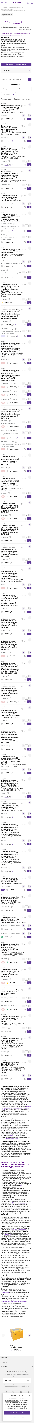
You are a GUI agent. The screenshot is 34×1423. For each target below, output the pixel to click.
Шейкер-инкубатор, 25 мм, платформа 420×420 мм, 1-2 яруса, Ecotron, (10, 251)
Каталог (4, 1358)
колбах (28, 1106)
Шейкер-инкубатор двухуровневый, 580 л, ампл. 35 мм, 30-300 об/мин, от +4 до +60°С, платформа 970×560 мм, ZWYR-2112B (9, 691)
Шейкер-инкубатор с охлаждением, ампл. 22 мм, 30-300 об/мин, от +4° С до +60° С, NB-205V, (10, 782)
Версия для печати (17, 1421)
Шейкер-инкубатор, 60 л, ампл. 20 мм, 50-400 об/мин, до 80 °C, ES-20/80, (10, 898)
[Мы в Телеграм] (6, 1392)
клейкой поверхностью (19, 1230)
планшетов (14, 1139)
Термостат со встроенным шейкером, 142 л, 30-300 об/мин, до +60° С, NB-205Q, (9, 128)
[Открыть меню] (2, 2)
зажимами (7, 1235)
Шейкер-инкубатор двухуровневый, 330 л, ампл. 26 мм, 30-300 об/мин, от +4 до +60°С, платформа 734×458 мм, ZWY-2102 (9, 623)
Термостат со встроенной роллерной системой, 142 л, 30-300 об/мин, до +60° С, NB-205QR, (10, 108)
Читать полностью (25, 29)
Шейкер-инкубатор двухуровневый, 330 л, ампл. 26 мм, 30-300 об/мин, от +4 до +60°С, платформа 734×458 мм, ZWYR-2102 (9, 645)
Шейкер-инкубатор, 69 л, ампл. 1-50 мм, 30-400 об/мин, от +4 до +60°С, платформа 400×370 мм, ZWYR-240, (10, 947)
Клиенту (4, 1362)
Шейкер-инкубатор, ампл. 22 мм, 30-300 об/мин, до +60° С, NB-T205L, (10, 1064)
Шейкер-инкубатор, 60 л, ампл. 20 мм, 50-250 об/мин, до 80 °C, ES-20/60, (10, 880)
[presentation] (3, 1335)
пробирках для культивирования (12, 1108)
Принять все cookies (17, 1412)
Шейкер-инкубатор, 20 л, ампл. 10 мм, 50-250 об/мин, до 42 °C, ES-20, (10, 197)
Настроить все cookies (17, 1417)
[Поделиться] (25, 106)
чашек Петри (5, 1139)
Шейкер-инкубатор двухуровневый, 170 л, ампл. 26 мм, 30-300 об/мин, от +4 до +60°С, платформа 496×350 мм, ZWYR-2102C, (9, 574)
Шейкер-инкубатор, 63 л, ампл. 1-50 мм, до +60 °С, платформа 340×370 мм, (10, 919)
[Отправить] (28, 1380)
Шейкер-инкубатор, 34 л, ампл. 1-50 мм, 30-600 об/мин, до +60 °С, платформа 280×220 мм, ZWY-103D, (10, 288)
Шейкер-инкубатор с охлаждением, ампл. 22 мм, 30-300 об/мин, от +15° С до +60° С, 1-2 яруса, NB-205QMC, (10, 760)
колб (11, 1135)
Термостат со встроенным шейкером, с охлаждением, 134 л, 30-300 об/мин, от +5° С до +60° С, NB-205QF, (10, 151)
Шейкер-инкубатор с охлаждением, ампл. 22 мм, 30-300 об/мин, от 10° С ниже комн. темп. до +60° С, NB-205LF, (10, 827)
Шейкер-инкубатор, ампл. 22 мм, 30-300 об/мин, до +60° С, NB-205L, (10, 1040)
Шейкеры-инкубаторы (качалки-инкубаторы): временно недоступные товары (16, 34)
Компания (4, 1366)
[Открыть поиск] (6, 2)
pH (21, 1185)
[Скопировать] (22, 106)
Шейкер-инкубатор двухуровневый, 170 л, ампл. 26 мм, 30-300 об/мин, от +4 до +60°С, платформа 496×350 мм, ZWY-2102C (9, 552)
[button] (12, 1351)
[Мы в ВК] (13, 1392)
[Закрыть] (29, 1395)
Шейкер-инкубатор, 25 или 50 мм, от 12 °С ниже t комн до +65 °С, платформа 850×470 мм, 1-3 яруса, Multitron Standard (10, 218)
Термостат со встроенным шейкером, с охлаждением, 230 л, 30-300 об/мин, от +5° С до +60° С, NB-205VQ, (10, 175)
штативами (5, 1292)
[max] (28, 1392)
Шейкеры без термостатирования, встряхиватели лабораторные (12, 53)
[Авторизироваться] (28, 2)
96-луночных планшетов (20, 1203)
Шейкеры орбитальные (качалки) (12, 56)
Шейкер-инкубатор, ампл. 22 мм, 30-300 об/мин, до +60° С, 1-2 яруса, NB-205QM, (10, 1019)
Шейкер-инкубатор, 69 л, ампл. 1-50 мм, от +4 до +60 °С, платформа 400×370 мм (10, 992)
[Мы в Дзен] (21, 1392)
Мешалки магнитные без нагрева (12, 47)
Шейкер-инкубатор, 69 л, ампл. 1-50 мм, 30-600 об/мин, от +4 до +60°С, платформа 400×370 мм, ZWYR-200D (10, 973)
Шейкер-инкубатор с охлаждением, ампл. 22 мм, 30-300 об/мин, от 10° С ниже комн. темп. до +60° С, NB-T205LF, (10, 854)
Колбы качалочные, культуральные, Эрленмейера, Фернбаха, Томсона (13, 40)
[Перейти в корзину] (32, 2)
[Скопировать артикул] (9, 115)
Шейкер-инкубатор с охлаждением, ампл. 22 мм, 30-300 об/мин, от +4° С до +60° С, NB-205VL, (10, 806)
